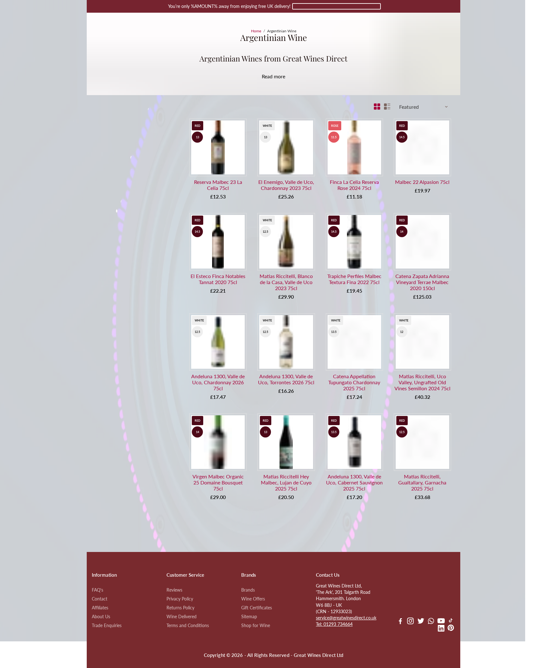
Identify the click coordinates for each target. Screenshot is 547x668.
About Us (101, 616)
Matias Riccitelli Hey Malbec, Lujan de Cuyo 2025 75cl (286, 482)
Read (267, 76)
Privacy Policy (180, 598)
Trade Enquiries (107, 625)
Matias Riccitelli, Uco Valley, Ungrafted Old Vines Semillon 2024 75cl (422, 382)
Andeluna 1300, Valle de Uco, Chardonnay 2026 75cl (218, 382)
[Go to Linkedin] (441, 629)
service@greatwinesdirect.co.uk (346, 617)
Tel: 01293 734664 (334, 624)
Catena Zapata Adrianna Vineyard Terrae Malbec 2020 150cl (422, 282)
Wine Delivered (182, 616)
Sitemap (249, 616)
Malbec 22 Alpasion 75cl (422, 182)
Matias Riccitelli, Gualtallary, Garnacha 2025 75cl (422, 482)
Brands (248, 590)
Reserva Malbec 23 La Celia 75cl (218, 185)
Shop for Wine (255, 625)
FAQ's (97, 590)
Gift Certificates (256, 607)
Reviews (174, 590)
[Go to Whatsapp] (431, 622)
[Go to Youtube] (441, 622)
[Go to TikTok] (451, 622)
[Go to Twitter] (421, 622)
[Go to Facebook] (400, 622)
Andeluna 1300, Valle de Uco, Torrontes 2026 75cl (286, 379)
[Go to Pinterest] (451, 629)
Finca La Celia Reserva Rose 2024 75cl (354, 185)
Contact (99, 598)
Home (256, 31)
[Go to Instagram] (410, 622)
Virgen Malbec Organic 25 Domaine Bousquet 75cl (218, 482)
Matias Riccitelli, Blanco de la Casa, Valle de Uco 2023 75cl (286, 282)
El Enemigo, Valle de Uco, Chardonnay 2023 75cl (286, 185)
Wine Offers (253, 598)
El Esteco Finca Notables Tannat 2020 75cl (218, 279)
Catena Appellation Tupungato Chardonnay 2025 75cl (354, 382)
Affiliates (100, 607)
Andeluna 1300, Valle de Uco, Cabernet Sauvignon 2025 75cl (354, 482)
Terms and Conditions (188, 625)
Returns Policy (180, 607)
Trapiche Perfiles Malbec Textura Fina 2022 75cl (354, 279)
